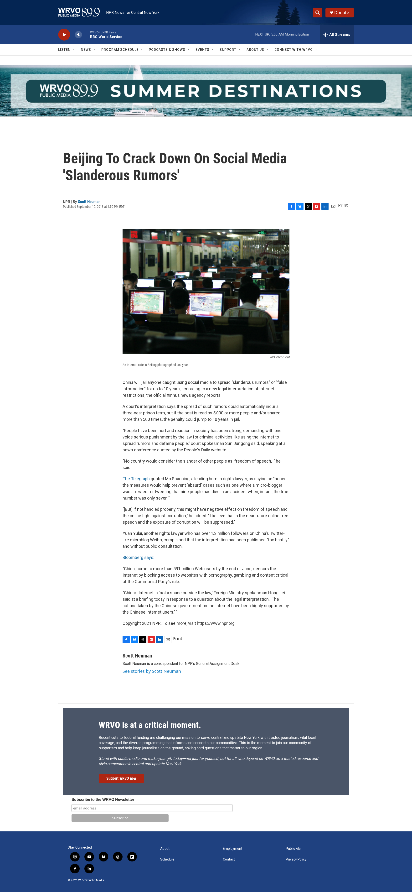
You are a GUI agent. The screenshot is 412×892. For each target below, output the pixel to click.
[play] (64, 34)
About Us (255, 50)
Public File (293, 848)
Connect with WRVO (293, 50)
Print (343, 205)
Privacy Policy (296, 859)
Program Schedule (120, 50)
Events (202, 50)
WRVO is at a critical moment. (150, 725)
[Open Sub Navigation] (74, 50)
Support (228, 50)
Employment (232, 848)
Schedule (167, 859)
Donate (341, 12)
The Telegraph (136, 478)
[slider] (86, 34)
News (86, 50)
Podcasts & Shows (167, 50)
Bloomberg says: (138, 557)
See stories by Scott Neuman (152, 671)
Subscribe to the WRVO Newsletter (103, 800)
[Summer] (206, 90)
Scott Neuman (89, 201)
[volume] (78, 34)
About (165, 848)
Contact (229, 859)
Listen (64, 50)
